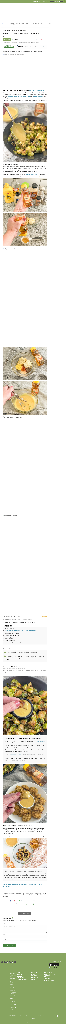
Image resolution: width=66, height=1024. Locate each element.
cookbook (16, 39)
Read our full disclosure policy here (33, 42)
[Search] (62, 23)
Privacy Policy (48, 972)
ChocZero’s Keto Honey (36, 90)
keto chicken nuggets (38, 96)
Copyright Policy (49, 980)
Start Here (20, 974)
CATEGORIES (13, 24)
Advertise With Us (22, 979)
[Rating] (30, 46)
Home (12, 23)
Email (4, 939)
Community (35, 1)
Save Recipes (42, 1)
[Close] (57, 1016)
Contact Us (34, 972)
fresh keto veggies (12, 96)
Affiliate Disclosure (34, 975)
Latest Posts (34, 977)
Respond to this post (8, 923)
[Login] (65, 1)
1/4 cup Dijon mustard (10, 632)
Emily (5, 36)
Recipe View (7, 39)
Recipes (17, 23)
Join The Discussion (25, 913)
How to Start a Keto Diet (33, 23)
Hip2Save (33, 979)
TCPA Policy (47, 978)
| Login (47, 1)
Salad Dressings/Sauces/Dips (18, 30)
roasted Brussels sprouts (23, 96)
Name (4, 934)
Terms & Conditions (20, 977)
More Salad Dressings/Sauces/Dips (9, 46)
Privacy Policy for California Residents (49, 975)
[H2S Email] (43, 39)
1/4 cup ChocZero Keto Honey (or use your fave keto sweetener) (21, 630)
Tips (22, 23)
